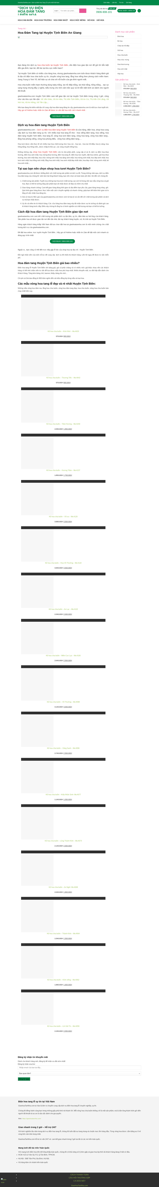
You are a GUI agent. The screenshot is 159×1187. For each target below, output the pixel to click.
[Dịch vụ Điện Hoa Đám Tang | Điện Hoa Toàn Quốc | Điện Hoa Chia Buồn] (34, 10)
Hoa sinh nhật (61, 20)
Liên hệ (114, 2)
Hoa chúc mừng (78, 20)
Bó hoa (91, 20)
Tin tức (121, 2)
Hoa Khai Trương (43, 20)
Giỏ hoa (100, 20)
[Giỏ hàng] (139, 11)
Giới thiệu (107, 2)
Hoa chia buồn (25, 20)
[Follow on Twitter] (138, 2)
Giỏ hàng (129, 2)
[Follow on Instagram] (136, 2)
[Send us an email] (140, 2)
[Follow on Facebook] (134, 2)
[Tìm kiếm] (82, 11)
